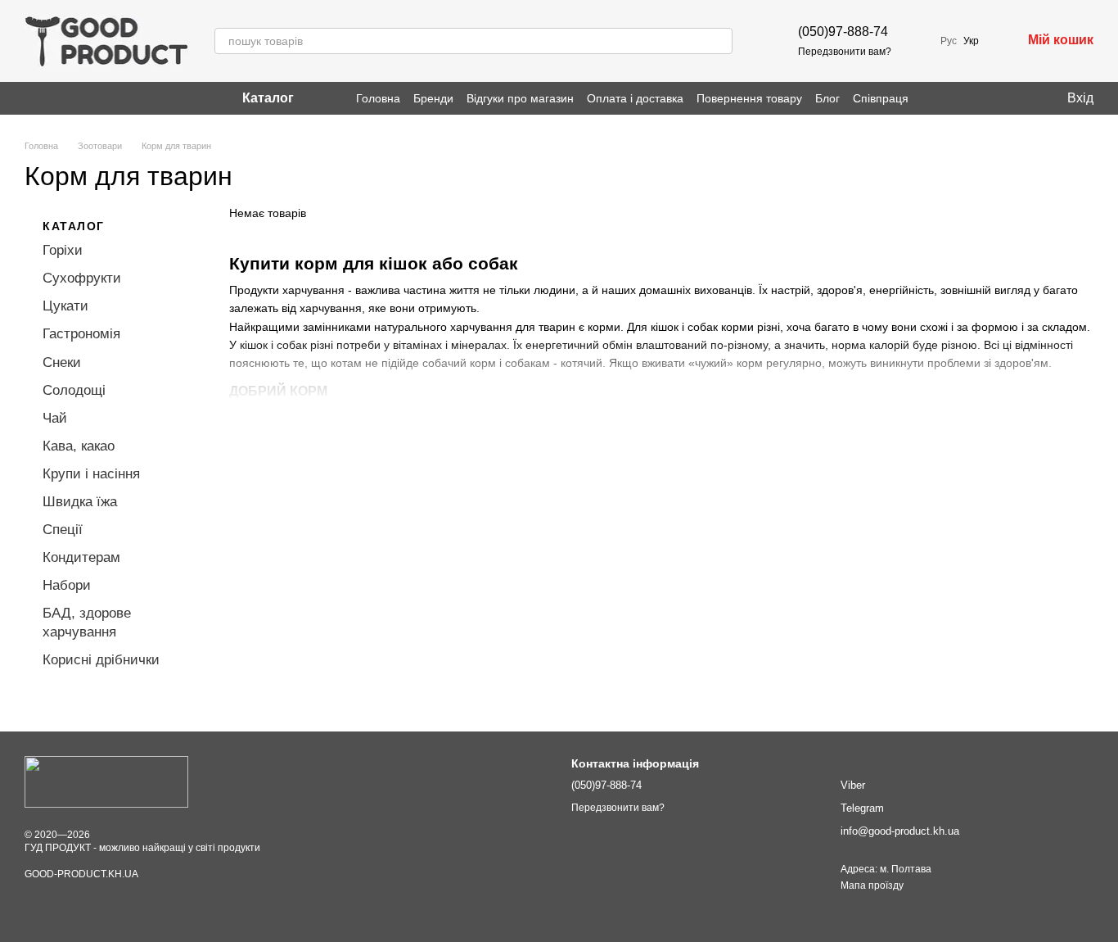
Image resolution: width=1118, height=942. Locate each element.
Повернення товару (749, 98)
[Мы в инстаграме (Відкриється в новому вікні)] (31, 98)
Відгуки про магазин (520, 98)
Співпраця (880, 98)
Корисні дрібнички (101, 659)
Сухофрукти (82, 278)
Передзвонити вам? (844, 51)
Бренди (433, 98)
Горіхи (63, 250)
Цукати (65, 306)
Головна (378, 98)
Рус (948, 41)
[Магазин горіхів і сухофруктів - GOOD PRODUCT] (106, 781)
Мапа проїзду (872, 885)
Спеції (63, 529)
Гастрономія (81, 334)
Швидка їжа (80, 501)
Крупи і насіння (91, 474)
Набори (67, 585)
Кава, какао (79, 446)
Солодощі (74, 389)
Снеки (62, 361)
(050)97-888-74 (843, 31)
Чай (55, 418)
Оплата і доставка (635, 98)
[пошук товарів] (719, 41)
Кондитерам (81, 557)
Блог (827, 98)
